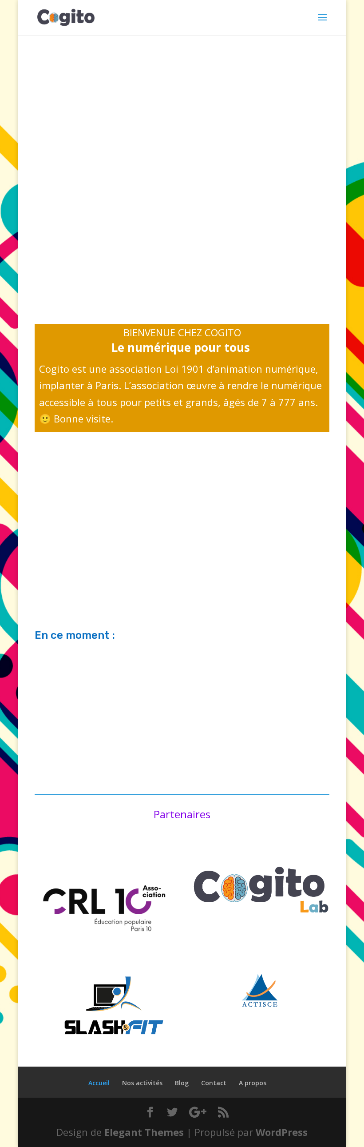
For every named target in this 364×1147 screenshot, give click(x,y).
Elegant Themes (144, 1132)
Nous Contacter (95, 226)
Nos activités (142, 1083)
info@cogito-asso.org (90, 239)
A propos (252, 1083)
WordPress (282, 1132)
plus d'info (182, 570)
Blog (182, 1083)
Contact (213, 1083)
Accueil (99, 1083)
